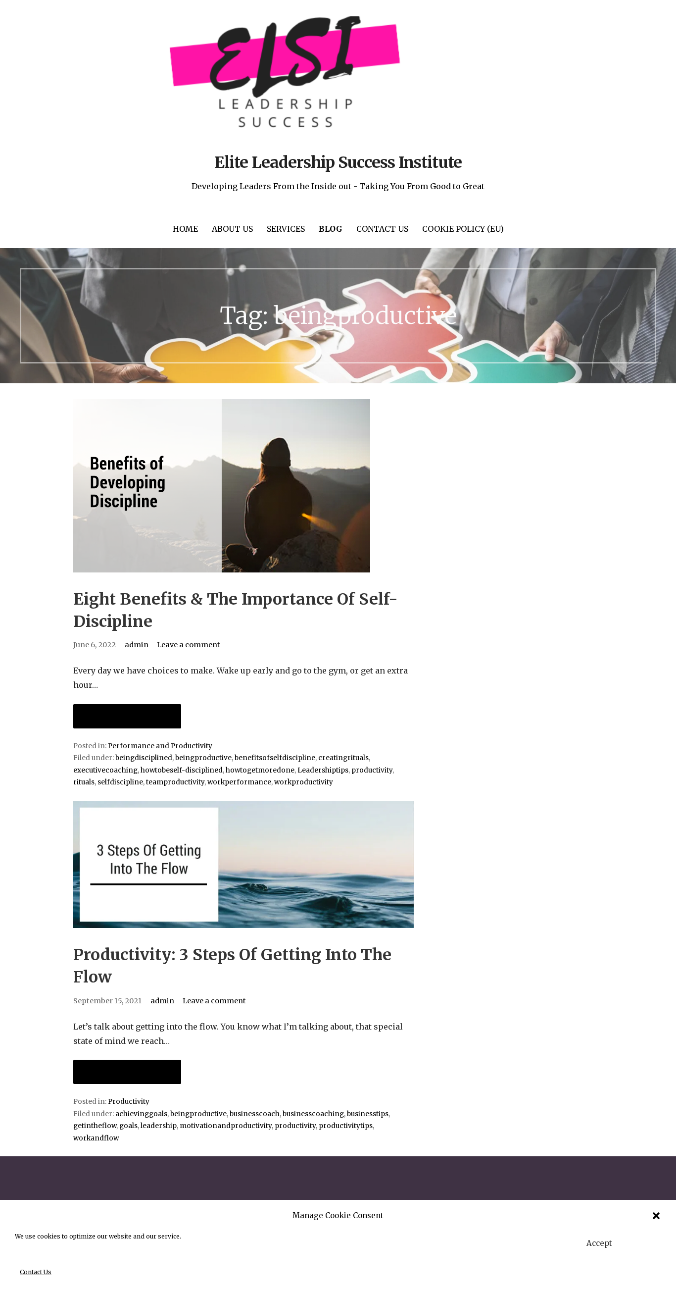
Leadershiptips (322, 770)
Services (286, 229)
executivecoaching (105, 770)
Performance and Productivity (160, 746)
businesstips (367, 1114)
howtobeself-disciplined (182, 770)
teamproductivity (175, 782)
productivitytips (346, 1126)
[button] (656, 1216)
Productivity (128, 1101)
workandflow (96, 1138)
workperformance (239, 782)
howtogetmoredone (260, 770)
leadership (159, 1126)
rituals (84, 782)
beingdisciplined (143, 758)
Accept (599, 1243)
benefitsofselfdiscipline (275, 758)
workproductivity (303, 782)
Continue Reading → (127, 716)
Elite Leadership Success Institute (337, 162)
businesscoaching (313, 1114)
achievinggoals (141, 1114)
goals (128, 1126)
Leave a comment (188, 644)
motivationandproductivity (226, 1126)
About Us (232, 229)
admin (136, 644)
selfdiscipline (120, 782)
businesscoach (255, 1114)
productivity (371, 770)
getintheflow (94, 1126)
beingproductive (203, 758)
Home (185, 229)
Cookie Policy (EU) (463, 229)
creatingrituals (343, 758)
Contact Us (35, 1272)
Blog (330, 229)
